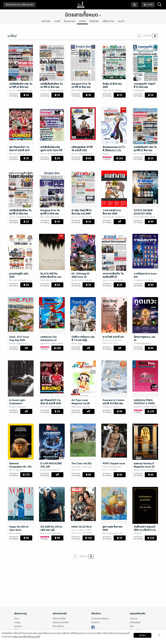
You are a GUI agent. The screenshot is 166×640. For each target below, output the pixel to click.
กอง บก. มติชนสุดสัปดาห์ (81, 154)
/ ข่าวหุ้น (88, 217)
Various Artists (77, 280)
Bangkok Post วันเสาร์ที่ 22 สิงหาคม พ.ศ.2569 (81, 87)
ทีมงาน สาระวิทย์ (110, 340)
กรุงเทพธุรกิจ (139, 90)
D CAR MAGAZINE (48, 470)
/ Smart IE (85, 407)
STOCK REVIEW (141, 217)
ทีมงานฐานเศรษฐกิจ (17, 280)
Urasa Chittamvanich (18, 343)
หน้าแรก (46, 21)
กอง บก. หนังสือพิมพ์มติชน (51, 90)
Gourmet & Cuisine (111, 407)
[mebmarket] (93, 627)
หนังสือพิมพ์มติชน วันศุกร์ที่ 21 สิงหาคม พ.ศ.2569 (20, 213)
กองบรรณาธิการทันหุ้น (112, 90)
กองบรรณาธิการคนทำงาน (114, 217)
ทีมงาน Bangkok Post (80, 90)
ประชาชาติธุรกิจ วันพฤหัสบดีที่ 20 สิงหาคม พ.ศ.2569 (113, 276)
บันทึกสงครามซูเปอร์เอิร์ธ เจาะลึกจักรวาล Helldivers (144, 529)
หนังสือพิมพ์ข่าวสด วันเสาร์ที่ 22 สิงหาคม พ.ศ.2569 (20, 87)
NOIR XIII (44, 280)
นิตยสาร (18, 626)
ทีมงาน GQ (45, 533)
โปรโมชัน (94, 21)
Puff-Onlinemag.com (112, 467)
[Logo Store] (83, 5)
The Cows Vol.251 (81, 463)
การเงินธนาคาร (140, 280)
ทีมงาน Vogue (15, 533)
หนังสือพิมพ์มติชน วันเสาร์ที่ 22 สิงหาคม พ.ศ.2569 (51, 87)
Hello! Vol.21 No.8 (81, 526)
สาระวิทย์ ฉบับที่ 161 (113, 336)
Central (133, 618)
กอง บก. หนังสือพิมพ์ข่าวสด (20, 90)
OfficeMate (135, 622)
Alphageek (76, 407)
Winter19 (138, 533)
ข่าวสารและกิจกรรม (100, 618)
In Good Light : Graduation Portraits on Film (18, 403)
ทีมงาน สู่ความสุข (110, 533)
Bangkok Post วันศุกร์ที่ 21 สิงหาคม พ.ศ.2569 (50, 213)
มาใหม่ (82, 21)
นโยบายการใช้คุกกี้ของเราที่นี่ (26, 636)
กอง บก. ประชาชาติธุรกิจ (113, 280)
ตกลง (142, 635)
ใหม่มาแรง (69, 21)
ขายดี (57, 21)
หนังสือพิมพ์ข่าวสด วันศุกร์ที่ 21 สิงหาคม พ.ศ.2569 (145, 150)
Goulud (106, 154)
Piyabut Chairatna (17, 407)
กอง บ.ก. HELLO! (78, 530)
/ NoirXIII (52, 280)
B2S (132, 626)
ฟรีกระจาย (108, 21)
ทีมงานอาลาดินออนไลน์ (19, 154)
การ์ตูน (17, 622)
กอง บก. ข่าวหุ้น (78, 217)
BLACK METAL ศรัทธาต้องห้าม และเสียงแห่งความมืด (50, 276)
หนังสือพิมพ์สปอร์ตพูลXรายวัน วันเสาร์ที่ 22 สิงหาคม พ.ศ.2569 (51, 150)
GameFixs (44, 343)
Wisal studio (76, 343)
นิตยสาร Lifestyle (110, 470)
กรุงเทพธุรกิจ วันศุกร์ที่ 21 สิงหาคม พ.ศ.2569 (144, 87)
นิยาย (16, 618)
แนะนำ (121, 21)
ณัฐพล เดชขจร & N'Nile (144, 470)
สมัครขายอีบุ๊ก (59, 618)
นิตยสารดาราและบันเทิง (81, 533)
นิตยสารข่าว (76, 470)
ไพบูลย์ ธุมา (76, 467)
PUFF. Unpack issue (114, 463)
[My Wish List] (134, 4)
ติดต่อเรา (95, 622)
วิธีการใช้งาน (58, 626)
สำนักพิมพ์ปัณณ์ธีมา (142, 343)
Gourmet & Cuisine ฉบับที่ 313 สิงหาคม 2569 (113, 403)
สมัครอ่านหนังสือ (60, 622)
